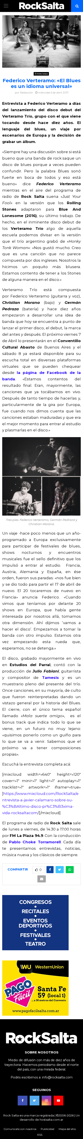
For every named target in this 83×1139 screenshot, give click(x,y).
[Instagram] (46, 1100)
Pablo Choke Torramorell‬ (35, 842)
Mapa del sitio (67, 1129)
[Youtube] (58, 1100)
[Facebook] (22, 1100)
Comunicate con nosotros (20, 1129)
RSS (39, 1134)
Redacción (26, 92)
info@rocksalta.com (57, 1077)
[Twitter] (34, 1100)
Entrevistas (41, 73)
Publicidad (47, 1129)
